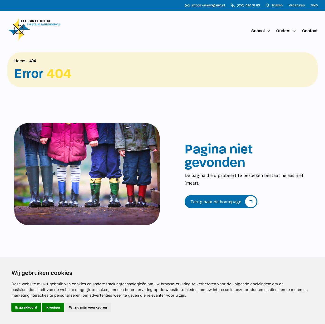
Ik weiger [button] (53, 307)
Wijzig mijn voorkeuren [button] (88, 307)
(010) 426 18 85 (248, 5)
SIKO (314, 5)
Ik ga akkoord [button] (26, 307)
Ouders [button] (283, 31)
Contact (310, 30)
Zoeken (277, 5)
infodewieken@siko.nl (208, 5)
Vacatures (297, 5)
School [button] (258, 31)
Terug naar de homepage (215, 202)
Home (19, 60)
